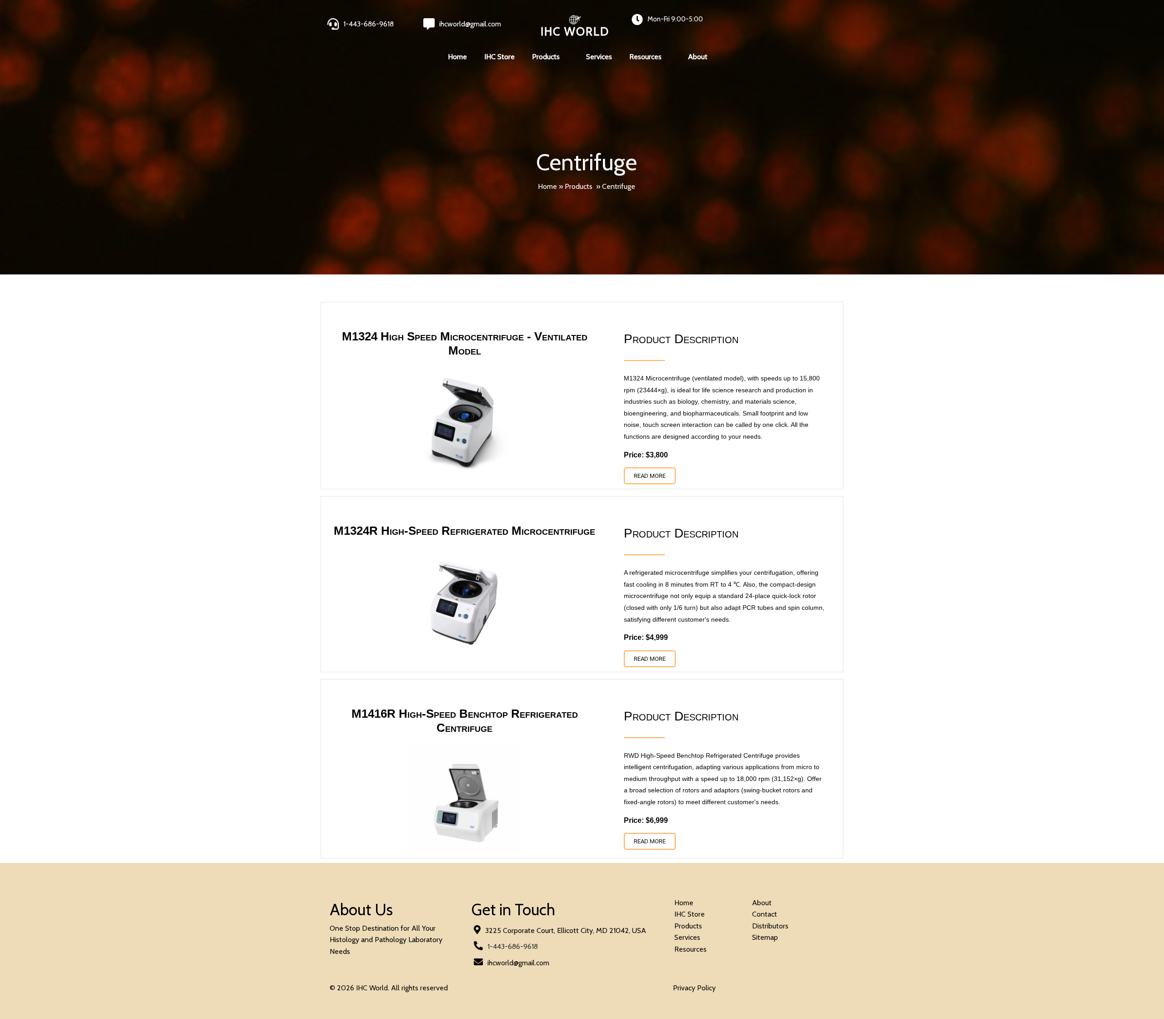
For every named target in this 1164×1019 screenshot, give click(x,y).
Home (547, 186)
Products (578, 186)
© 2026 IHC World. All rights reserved (389, 988)
